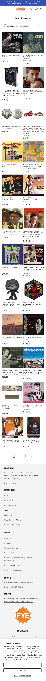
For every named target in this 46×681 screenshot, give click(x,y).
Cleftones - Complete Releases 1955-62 (9, 198)
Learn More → (10, 483)
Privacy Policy (20, 659)
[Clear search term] (37, 25)
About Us (8, 538)
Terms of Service (11, 548)
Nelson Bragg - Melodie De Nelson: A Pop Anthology (33, 165)
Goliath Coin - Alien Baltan (11, 126)
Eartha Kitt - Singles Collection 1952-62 (30, 198)
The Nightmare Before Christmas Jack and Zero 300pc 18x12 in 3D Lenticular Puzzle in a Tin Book (12, 92)
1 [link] (14, 456)
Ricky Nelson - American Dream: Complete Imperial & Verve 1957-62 (33, 91)
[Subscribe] (35, 636)
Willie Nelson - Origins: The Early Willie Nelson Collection (33, 56)
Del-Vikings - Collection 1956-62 (10, 165)
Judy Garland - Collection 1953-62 (32, 406)
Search (7, 510)
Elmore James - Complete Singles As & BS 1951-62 (11, 441)
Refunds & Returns (12, 525)
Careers (7, 543)
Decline (22, 670)
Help (6, 496)
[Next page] (31, 456)
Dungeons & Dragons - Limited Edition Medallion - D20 (33, 304)
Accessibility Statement (14, 565)
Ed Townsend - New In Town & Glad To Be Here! (12, 232)
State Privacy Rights (13, 520)
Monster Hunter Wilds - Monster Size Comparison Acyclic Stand (11, 406)
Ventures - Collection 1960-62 (12, 268)
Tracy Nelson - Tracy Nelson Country (12, 338)
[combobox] (23, 25)
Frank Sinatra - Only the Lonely (32, 338)
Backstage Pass (10, 505)
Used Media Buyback (13, 570)
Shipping (8, 515)
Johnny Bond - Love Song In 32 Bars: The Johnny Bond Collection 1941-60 (33, 269)
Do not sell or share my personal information (18, 559)
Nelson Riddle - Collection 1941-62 (11, 56)
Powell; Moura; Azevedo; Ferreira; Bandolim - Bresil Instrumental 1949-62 (32, 372)
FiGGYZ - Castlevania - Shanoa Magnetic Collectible (33, 441)
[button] (4, 9)
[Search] (42, 25)
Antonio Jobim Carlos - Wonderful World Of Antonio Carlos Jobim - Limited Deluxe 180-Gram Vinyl (33, 233)
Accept (22, 665)
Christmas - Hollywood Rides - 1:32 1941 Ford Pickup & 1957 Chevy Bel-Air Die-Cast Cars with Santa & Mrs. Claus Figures (33, 130)
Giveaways (7, 594)
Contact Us (9, 500)
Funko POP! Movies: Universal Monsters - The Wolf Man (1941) (11, 304)
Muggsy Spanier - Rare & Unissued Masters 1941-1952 (12, 371)
